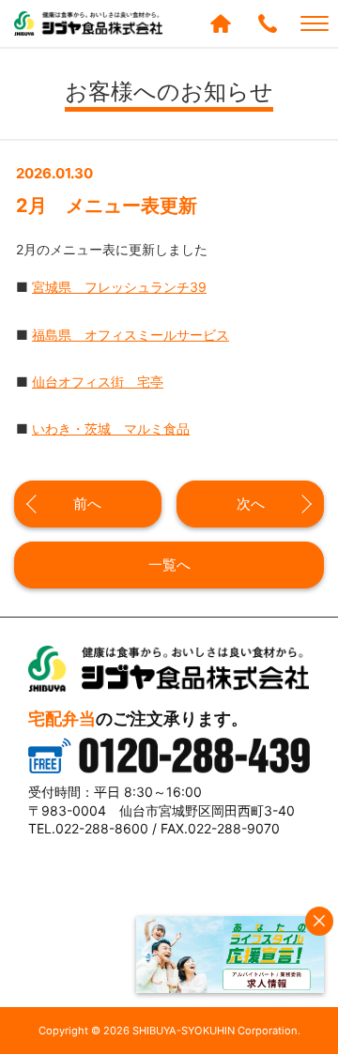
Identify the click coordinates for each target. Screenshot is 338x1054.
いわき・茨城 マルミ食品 (111, 428)
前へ (87, 503)
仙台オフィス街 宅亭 (97, 382)
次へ (251, 503)
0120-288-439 (267, 23)
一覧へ (169, 564)
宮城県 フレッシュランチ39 (119, 287)
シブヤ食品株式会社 (89, 23)
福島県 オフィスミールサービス (130, 335)
